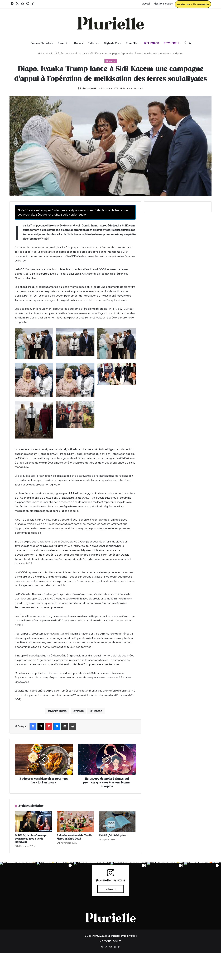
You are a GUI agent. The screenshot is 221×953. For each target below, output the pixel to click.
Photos (97, 711)
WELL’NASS (151, 43)
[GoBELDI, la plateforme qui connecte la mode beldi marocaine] (33, 821)
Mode (77, 43)
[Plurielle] (110, 23)
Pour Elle (131, 43)
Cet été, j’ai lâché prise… (113, 835)
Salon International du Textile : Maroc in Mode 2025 (75, 837)
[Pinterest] (48, 726)
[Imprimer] (72, 726)
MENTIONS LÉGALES (110, 941)
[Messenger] (56, 726)
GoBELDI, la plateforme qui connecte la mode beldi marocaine (31, 839)
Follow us (111, 889)
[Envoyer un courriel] (95, 88)
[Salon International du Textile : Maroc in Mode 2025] (75, 821)
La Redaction (87, 88)
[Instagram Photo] (18, 880)
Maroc (80, 711)
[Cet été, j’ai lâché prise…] (117, 821)
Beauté (62, 43)
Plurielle (132, 935)
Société (55, 53)
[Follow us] (110, 874)
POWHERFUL (172, 43)
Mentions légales (163, 3)
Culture (92, 43)
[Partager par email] (64, 726)
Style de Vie (111, 43)
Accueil (146, 3)
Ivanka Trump (58, 711)
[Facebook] (33, 726)
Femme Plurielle (41, 43)
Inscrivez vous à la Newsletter (193, 4)
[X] (40, 726)
